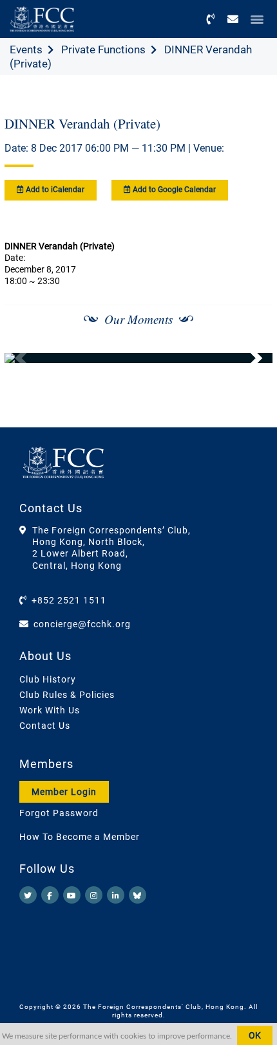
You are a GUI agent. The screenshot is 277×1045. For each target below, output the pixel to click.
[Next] (248, 358)
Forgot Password (59, 813)
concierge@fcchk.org (82, 624)
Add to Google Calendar (173, 189)
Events (26, 49)
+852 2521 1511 (69, 600)
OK (255, 1035)
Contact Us (44, 725)
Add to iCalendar (54, 189)
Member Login (64, 792)
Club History (47, 679)
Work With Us (49, 710)
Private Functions (103, 49)
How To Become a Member (79, 837)
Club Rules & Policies (67, 695)
